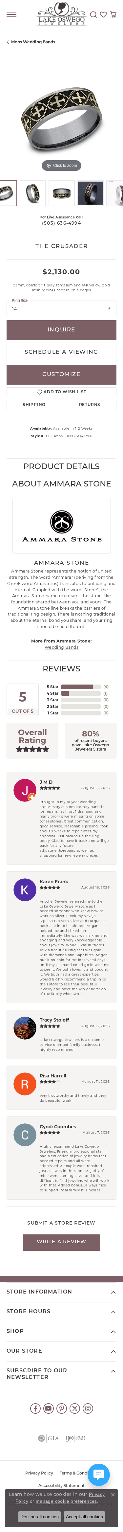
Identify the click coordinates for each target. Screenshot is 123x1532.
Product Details (61, 467)
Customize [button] (61, 374)
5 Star (52, 686)
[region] (61, 118)
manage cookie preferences (66, 1501)
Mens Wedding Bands (33, 41)
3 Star (52, 699)
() (106, 686)
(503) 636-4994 (61, 223)
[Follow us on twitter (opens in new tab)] (75, 1408)
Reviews (61, 669)
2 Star (52, 706)
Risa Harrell (53, 1075)
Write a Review (62, 1242)
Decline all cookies (39, 1516)
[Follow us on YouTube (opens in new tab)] (48, 1408)
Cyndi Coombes (58, 1126)
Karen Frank (54, 881)
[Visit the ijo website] (75, 1438)
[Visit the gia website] (48, 1438)
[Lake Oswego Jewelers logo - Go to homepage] (61, 15)
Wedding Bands (61, 647)
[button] (93, 14)
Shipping (34, 405)
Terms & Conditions (79, 1474)
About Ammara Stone (61, 484)
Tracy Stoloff (54, 1020)
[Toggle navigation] (11, 14)
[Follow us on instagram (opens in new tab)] (88, 1408)
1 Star (53, 712)
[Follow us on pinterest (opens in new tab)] (61, 1408)
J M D (46, 782)
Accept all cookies (84, 1516)
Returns (90, 405)
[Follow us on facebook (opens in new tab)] (35, 1408)
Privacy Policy (39, 1474)
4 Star (52, 693)
